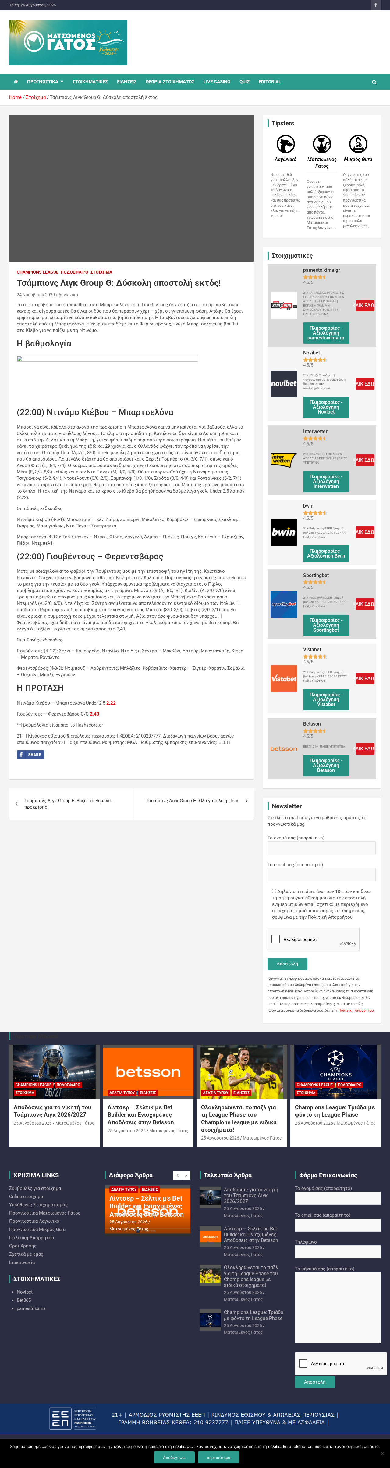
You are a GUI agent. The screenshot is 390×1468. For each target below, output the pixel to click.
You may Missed (35, 1036)
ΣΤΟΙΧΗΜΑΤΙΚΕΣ (90, 81)
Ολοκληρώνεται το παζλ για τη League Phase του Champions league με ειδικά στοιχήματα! (239, 1118)
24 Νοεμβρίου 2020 (36, 294)
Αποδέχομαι (174, 1457)
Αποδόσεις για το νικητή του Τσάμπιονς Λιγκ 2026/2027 (52, 1111)
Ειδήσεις (148, 1093)
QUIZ (244, 81)
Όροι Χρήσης (23, 1246)
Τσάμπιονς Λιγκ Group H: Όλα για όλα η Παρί (192, 800)
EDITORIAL (270, 81)
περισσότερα (218, 1457)
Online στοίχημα (26, 1196)
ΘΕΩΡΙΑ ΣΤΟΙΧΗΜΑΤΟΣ (170, 81)
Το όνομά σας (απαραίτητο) (296, 838)
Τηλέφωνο (306, 1242)
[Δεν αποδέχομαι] (382, 1453)
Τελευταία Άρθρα (228, 1175)
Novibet (25, 1292)
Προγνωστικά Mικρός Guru (37, 1229)
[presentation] (177, 1175)
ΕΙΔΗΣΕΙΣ (126, 81)
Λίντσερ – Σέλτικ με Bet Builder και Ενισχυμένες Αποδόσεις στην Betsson (141, 1115)
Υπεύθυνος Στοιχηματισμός (38, 1205)
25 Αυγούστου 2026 (33, 1123)
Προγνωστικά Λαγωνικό (34, 1221)
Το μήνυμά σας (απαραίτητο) (324, 1269)
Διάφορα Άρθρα (131, 1175)
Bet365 (24, 1300)
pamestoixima (31, 1308)
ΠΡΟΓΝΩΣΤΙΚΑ (42, 81)
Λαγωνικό (68, 294)
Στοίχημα (101, 272)
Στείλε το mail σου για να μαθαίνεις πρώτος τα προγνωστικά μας (317, 821)
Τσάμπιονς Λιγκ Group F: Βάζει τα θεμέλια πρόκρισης (68, 804)
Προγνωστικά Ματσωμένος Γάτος (44, 1213)
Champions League (37, 272)
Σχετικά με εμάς (26, 1254)
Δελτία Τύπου (122, 1093)
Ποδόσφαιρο (74, 272)
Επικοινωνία (22, 1262)
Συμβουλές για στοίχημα (35, 1188)
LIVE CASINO (217, 81)
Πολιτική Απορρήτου (356, 1010)
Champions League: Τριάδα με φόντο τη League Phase (335, 1111)
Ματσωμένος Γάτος (74, 1123)
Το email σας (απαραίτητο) (295, 864)
